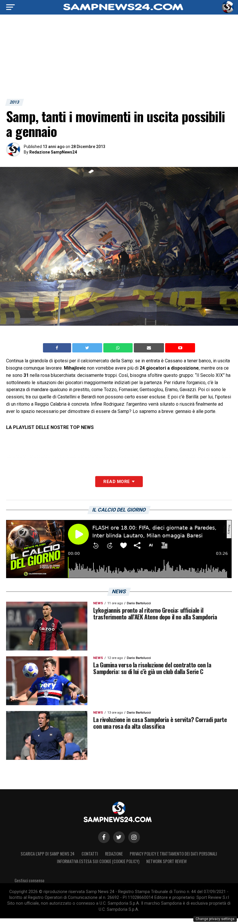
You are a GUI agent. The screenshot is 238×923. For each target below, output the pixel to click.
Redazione (114, 854)
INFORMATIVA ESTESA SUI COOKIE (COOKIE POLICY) (98, 861)
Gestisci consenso (29, 880)
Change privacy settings (215, 919)
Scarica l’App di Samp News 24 (48, 854)
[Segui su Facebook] (104, 837)
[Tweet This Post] (87, 347)
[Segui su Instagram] (134, 837)
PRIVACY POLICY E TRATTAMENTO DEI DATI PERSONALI (173, 854)
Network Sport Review (166, 861)
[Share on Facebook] (58, 347)
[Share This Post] (118, 347)
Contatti (90, 854)
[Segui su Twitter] (119, 837)
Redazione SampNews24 (53, 152)
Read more (116, 481)
